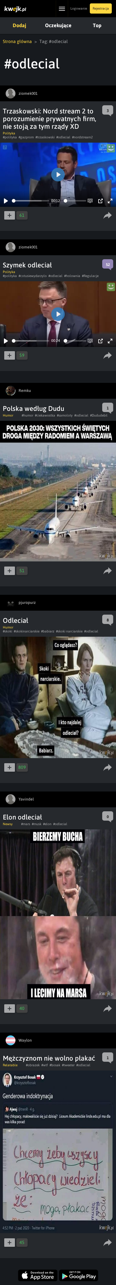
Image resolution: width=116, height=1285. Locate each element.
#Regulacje (90, 276)
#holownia (72, 276)
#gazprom (26, 137)
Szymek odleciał (27, 265)
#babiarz (47, 631)
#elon (47, 824)
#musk (36, 824)
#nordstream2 (82, 137)
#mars (25, 824)
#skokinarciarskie (26, 631)
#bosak (55, 1065)
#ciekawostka (45, 415)
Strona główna (17, 41)
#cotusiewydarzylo (33, 276)
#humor (27, 415)
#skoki (7, 631)
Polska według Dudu (33, 408)
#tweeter (68, 1065)
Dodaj (19, 25)
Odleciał (15, 620)
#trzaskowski (45, 137)
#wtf (44, 1065)
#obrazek (33, 1065)
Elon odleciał (22, 817)
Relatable (10, 1065)
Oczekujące (58, 25)
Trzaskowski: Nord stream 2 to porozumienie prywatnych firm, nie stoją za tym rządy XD (49, 118)
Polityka (9, 133)
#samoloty (65, 415)
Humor (8, 415)
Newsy (8, 824)
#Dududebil (99, 415)
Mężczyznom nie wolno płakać (49, 1058)
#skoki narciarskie (69, 631)
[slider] (30, 200)
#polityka (10, 137)
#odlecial (63, 137)
